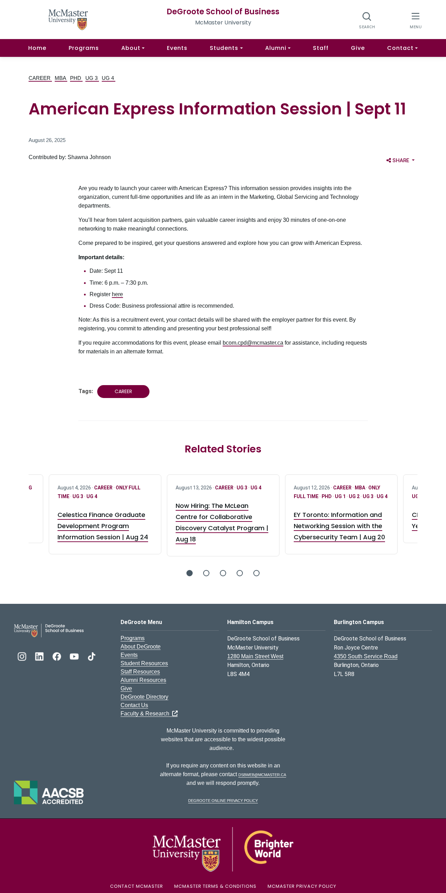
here (117, 294)
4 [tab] (240, 573)
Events (177, 48)
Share (404, 160)
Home (37, 48)
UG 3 (92, 78)
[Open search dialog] (367, 20)
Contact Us (134, 705)
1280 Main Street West (255, 656)
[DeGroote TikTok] (92, 655)
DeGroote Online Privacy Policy (223, 800)
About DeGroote (141, 647)
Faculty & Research (146, 713)
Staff (321, 48)
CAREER (40, 78)
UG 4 (108, 78)
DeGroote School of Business (223, 11)
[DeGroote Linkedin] (40, 655)
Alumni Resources (143, 680)
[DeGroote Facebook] (57, 655)
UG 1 (341, 496)
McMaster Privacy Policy (302, 886)
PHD (76, 78)
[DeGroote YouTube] (75, 655)
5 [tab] (256, 573)
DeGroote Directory (144, 697)
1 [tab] (189, 573)
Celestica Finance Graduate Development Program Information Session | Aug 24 (102, 525)
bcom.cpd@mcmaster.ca (253, 343)
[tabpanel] (223, 515)
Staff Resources (140, 672)
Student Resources (144, 663)
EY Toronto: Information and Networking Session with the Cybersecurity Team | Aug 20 (339, 525)
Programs (84, 48)
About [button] (130, 48)
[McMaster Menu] (415, 19)
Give (358, 48)
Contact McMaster (136, 886)
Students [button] (224, 48)
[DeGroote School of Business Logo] (49, 630)
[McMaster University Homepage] (68, 19)
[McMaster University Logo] (223, 849)
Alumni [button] (275, 48)
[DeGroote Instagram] (22, 655)
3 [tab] (223, 573)
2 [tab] (206, 573)
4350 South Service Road (366, 656)
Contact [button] (400, 48)
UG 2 (355, 496)
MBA (61, 78)
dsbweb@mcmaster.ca (262, 774)
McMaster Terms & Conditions (215, 886)
